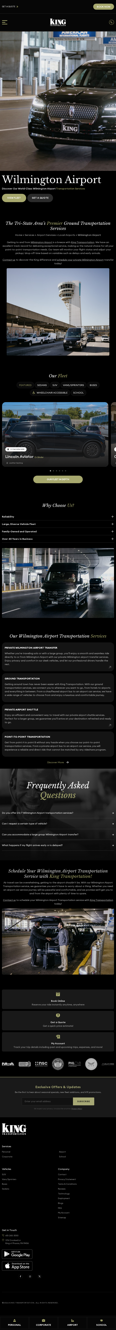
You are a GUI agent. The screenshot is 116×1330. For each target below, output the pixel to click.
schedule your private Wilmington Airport (80, 259)
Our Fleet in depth (58, 479)
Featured (25, 385)
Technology (64, 1193)
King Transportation (82, 242)
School (78, 392)
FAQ (60, 1208)
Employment (64, 1198)
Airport (62, 1152)
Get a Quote (8, 6)
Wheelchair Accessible (52, 392)
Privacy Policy (76, 1109)
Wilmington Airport (41, 242)
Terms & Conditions (67, 1184)
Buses (93, 385)
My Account (63, 1212)
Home (18, 234)
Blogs (60, 1203)
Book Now (103, 6)
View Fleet (14, 197)
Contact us (9, 259)
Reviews (62, 1189)
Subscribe (83, 1101)
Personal (6, 1152)
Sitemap (62, 1217)
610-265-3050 (11, 1235)
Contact (62, 1174)
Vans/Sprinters (73, 385)
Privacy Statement (67, 1179)
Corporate (7, 1156)
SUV (55, 385)
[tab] (50, 470)
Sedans (42, 385)
